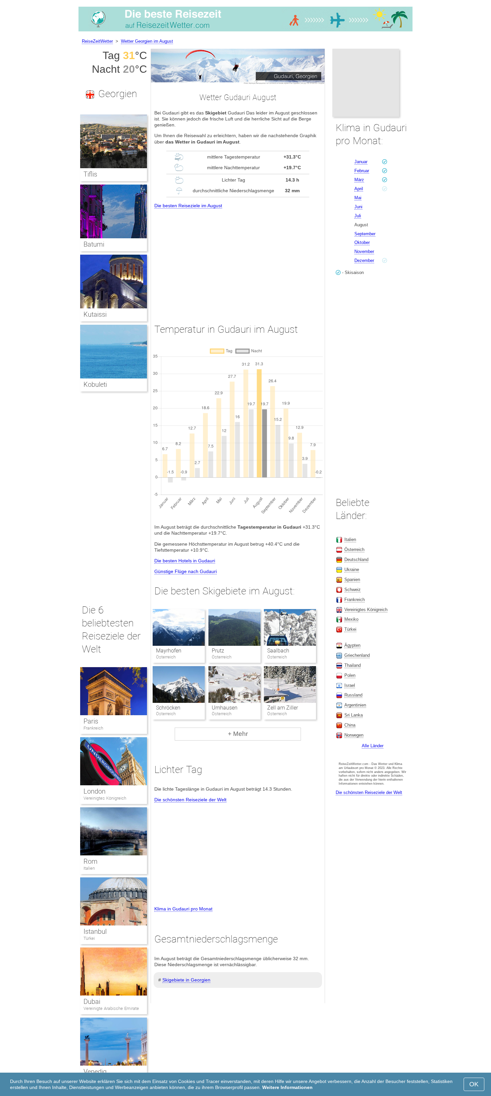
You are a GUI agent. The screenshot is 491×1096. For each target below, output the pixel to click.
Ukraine (351, 569)
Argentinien (355, 705)
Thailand (352, 665)
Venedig (95, 1072)
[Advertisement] (238, 260)
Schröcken (168, 708)
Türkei (89, 938)
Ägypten (352, 645)
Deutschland (356, 559)
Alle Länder (372, 745)
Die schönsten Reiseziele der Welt (190, 799)
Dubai (92, 1002)
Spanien (352, 579)
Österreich (354, 549)
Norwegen (353, 735)
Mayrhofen (168, 650)
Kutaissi (95, 314)
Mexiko (351, 619)
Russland (353, 695)
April (358, 188)
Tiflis (90, 174)
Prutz (218, 650)
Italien (89, 868)
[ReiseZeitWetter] (245, 31)
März (359, 179)
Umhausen (224, 708)
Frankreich (93, 728)
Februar (361, 170)
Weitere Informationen (287, 1087)
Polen (349, 675)
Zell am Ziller (282, 708)
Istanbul (95, 931)
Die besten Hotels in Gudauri (184, 560)
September (364, 233)
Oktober (362, 242)
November (364, 251)
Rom (91, 861)
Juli (357, 215)
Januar (360, 161)
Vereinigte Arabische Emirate (111, 1008)
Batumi (94, 244)
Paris (91, 721)
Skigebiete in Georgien (186, 980)
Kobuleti (95, 384)
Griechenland (357, 655)
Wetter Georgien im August (147, 41)
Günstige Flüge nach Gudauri (185, 571)
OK (474, 1084)
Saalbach (278, 650)
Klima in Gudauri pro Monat (183, 908)
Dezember (364, 260)
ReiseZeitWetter (97, 41)
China (349, 725)
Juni (358, 206)
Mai (357, 197)
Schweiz (352, 589)
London (95, 791)
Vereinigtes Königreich (105, 798)
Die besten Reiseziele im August (188, 205)
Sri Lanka (353, 715)
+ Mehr (238, 733)
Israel (349, 685)
